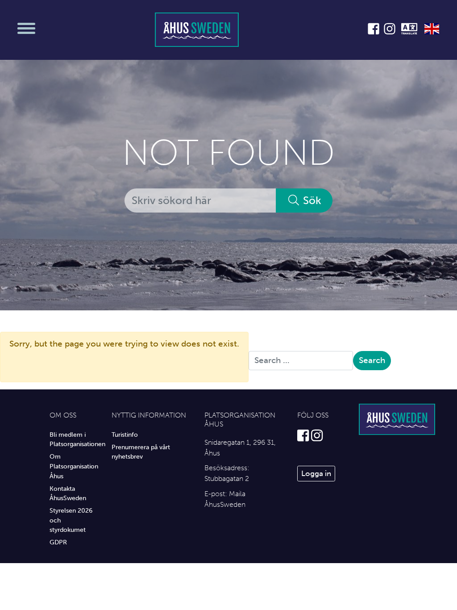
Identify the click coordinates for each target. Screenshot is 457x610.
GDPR (58, 542)
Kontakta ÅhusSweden (68, 493)
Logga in (316, 473)
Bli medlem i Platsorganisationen (74, 439)
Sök (310, 200)
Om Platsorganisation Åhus (74, 466)
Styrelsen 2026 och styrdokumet (71, 520)
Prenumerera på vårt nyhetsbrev (141, 452)
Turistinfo (125, 434)
